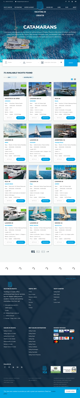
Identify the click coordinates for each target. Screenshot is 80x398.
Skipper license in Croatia (10, 347)
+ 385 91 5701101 (9, 1)
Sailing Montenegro (33, 349)
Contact (30, 307)
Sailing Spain (32, 336)
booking (20, 118)
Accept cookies (70, 391)
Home (30, 291)
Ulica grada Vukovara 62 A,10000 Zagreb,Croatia (11, 307)
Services (31, 302)
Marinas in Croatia (8, 344)
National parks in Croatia (10, 341)
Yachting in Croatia (40, 14)
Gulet (55, 299)
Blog (66, 7)
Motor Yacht (57, 294)
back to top (70, 278)
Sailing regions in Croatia (10, 333)
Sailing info (49, 7)
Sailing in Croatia (8, 331)
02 (38, 252)
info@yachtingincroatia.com (23, 1)
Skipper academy (29, 7)
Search (71, 62)
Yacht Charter (8, 7)
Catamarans (56, 297)
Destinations (18, 7)
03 (43, 252)
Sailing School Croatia (9, 336)
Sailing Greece (32, 333)
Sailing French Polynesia (34, 355)
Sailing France (32, 344)
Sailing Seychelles (33, 352)
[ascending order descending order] (28, 77)
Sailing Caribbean (33, 347)
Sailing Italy (31, 339)
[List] (75, 79)
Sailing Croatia (32, 331)
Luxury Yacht (57, 302)
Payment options (33, 297)
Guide (59, 7)
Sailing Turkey (32, 341)
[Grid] (72, 79)
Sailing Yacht (57, 291)
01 (33, 252)
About (74, 7)
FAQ (30, 299)
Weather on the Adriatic (9, 339)
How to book (32, 294)
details (9, 118)
